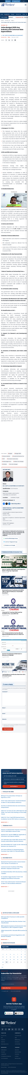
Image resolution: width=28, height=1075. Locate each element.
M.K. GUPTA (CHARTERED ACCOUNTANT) (13, 35)
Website (4, 719)
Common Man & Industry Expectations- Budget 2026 (13, 512)
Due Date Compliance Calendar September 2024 (14, 518)
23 (25, 959)
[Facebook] (4, 504)
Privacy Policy (4, 1067)
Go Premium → (14, 786)
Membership (18, 1058)
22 (14, 500)
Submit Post (17, 1)
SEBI (16, 1037)
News (12, 20)
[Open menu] (25, 5)
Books (8, 1)
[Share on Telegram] (15, 40)
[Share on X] (6, 40)
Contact (16, 1056)
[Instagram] (15, 1029)
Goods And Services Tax (18, 456)
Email (4, 713)
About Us (17, 1050)
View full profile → (16, 503)
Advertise (17, 1054)
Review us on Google (10, 545)
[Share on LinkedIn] (9, 40)
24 (3, 962)
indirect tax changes (18, 461)
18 (6, 959)
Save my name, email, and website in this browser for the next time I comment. (15, 725)
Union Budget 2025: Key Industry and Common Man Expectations (12, 29)
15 (21, 957)
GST (4, 458)
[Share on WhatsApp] (12, 40)
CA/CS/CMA (17, 1044)
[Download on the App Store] (19, 1013)
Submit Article (18, 1052)
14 (17, 957)
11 (6, 957)
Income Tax (6, 14)
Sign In (23, 1)
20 (14, 959)
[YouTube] (9, 1029)
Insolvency (17, 1041)
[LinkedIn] (9, 504)
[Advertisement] (14, 63)
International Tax (4, 1044)
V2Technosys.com (5, 1065)
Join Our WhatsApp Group (11, 538)
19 (10, 959)
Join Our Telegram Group (11, 542)
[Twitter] (7, 504)
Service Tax (18, 14)
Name (4, 707)
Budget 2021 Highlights (8, 523)
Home (2, 14)
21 (17, 959)
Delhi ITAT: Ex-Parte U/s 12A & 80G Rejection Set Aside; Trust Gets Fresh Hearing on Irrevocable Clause (14, 812)
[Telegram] (22, 1029)
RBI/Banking (17, 1039)
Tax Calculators (4, 1058)
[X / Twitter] (5, 1029)
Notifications (4, 1050)
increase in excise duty (13, 458)
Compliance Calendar (6, 1056)
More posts (4, 822)
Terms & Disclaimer (12, 1067)
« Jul (2, 967)
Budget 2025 (18, 453)
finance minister (6, 456)
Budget (12, 14)
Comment (5, 691)
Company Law (18, 1035)
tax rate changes (13, 464)
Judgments (3, 1054)
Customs (3, 1039)
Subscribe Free (6, 988)
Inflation (5, 464)
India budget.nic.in (7, 461)
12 (10, 957)
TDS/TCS (3, 1041)
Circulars (3, 1052)
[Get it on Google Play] (9, 1013)
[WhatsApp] (19, 1029)
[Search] (26, 14)
